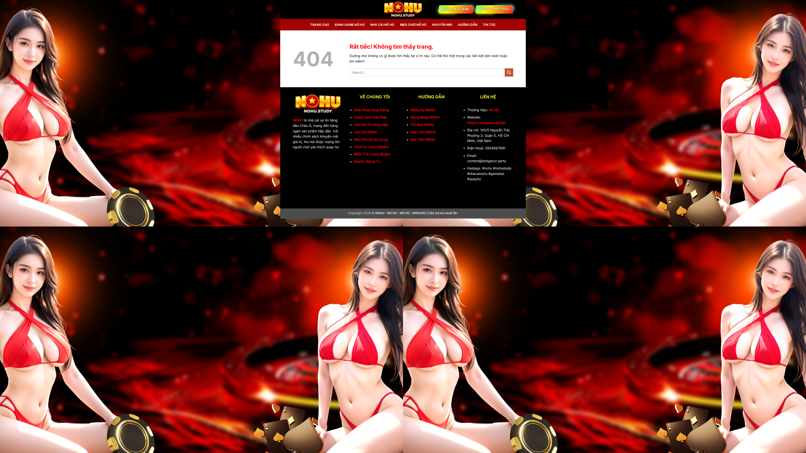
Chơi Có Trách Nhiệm (371, 147)
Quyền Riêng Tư (367, 161)
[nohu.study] (403, 9)
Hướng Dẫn (468, 24)
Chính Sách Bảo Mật (370, 117)
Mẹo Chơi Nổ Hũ (413, 24)
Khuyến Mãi (442, 24)
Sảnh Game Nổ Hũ (350, 24)
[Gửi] (509, 72)
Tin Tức (489, 24)
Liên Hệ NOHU (365, 132)
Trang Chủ (319, 24)
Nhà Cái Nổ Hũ (382, 24)
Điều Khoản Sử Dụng (371, 139)
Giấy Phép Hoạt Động (371, 110)
